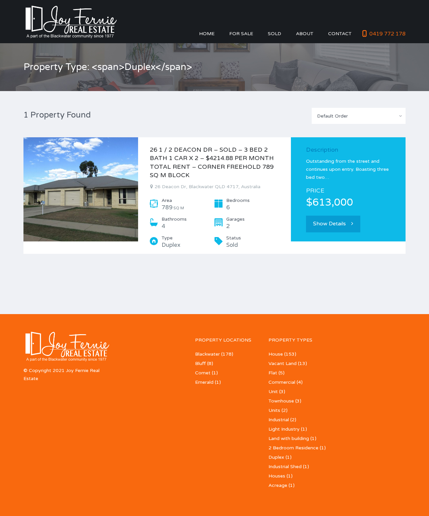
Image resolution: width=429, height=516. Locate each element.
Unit (273, 391)
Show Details (329, 223)
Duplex (276, 457)
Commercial (281, 382)
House (275, 354)
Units (274, 410)
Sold (274, 33)
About (304, 33)
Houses (276, 476)
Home (206, 33)
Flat (272, 373)
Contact (340, 33)
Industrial (278, 420)
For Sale (241, 33)
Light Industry (284, 429)
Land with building (288, 438)
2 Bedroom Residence (293, 448)
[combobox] (359, 116)
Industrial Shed (285, 466)
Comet (202, 373)
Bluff (200, 363)
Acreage (277, 485)
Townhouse (281, 401)
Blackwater (207, 354)
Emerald (204, 382)
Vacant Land (282, 363)
